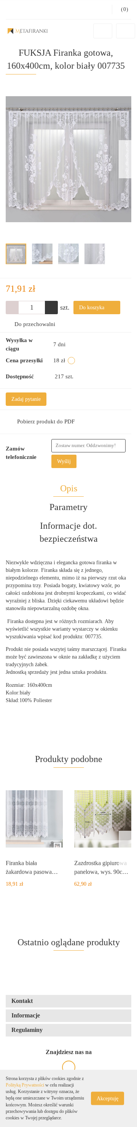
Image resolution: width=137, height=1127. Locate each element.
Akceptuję (107, 1098)
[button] (68, 1001)
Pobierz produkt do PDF (46, 421)
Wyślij (64, 461)
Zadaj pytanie (26, 399)
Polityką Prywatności (25, 1085)
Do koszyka (92, 307)
